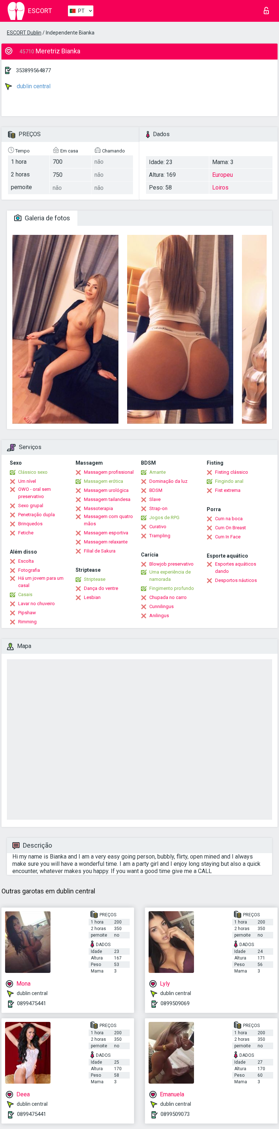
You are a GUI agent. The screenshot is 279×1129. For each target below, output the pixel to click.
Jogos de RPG (164, 517)
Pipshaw (27, 612)
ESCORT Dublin (24, 33)
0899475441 (31, 1003)
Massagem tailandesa (107, 499)
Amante (157, 472)
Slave (155, 499)
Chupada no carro (168, 597)
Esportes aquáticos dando (235, 567)
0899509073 (175, 1114)
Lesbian (92, 597)
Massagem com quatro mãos (108, 520)
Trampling (159, 535)
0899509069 (175, 1003)
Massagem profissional (109, 472)
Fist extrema (227, 490)
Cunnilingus (161, 606)
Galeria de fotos (46, 218)
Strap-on (158, 508)
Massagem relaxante (106, 542)
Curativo (157, 526)
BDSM (155, 490)
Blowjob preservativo (171, 564)
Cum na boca (229, 518)
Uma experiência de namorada (170, 575)
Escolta (26, 561)
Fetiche (25, 532)
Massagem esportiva (106, 532)
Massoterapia (98, 508)
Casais (25, 594)
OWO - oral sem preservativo (34, 492)
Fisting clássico (231, 472)
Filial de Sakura (100, 551)
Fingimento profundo (171, 588)
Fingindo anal (229, 481)
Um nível (27, 481)
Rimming (27, 621)
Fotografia (29, 570)
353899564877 (33, 70)
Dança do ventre (101, 588)
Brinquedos (30, 523)
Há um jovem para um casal (41, 581)
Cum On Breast (230, 527)
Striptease (94, 579)
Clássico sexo (33, 472)
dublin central (32, 86)
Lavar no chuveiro (36, 603)
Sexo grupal (30, 505)
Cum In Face (227, 536)
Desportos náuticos (236, 580)
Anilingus (159, 615)
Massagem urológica (106, 490)
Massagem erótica (103, 481)
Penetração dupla (36, 514)
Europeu (222, 174)
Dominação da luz (168, 481)
